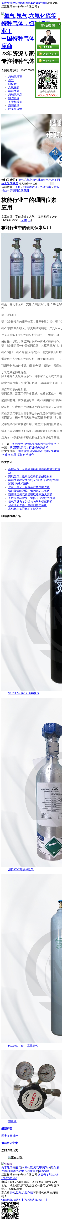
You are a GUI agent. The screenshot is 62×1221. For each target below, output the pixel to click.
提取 (19, 454)
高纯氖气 (46, 179)
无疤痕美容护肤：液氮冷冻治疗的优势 (31, 498)
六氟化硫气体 (32, 179)
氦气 (21, 179)
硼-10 (33, 451)
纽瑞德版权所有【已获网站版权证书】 (24, 1199)
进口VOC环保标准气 (21, 869)
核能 (47, 451)
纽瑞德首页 (15, 76)
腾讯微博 (18, 3)
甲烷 (15, 183)
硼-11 (40, 451)
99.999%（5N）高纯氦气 (23, 1045)
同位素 (12, 83)
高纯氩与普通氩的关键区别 (24, 508)
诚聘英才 (32, 1171)
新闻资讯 (13, 105)
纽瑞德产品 (15, 94)
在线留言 (44, 1171)
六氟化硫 (13, 87)
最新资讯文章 (9, 1143)
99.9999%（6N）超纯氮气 (23, 693)
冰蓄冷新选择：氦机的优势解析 (27, 505)
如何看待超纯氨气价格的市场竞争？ (34, 443)
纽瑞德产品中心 (17, 1171)
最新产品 (6, 1128)
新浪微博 (6, 3)
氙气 (11, 80)
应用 (13, 454)
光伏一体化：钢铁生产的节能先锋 (29, 487)
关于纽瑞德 (15, 101)
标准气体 (13, 91)
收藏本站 (29, 3)
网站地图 (41, 3)
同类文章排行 (9, 1135)
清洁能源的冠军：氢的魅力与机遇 (29, 490)
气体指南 (45, 187)
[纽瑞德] (6, 1163)
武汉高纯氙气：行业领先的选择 (29, 447)
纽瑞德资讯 (30, 187)
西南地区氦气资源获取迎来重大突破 (30, 494)
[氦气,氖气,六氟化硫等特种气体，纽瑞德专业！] (31, 31)
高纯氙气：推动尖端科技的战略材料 (30, 476)
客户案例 (13, 98)
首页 (18, 187)
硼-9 (7, 454)
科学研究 (28, 454)
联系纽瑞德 (15, 109)
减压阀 (12, 1121)
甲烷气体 (44, 1167)
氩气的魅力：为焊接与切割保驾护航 (30, 501)
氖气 (36, 1167)
